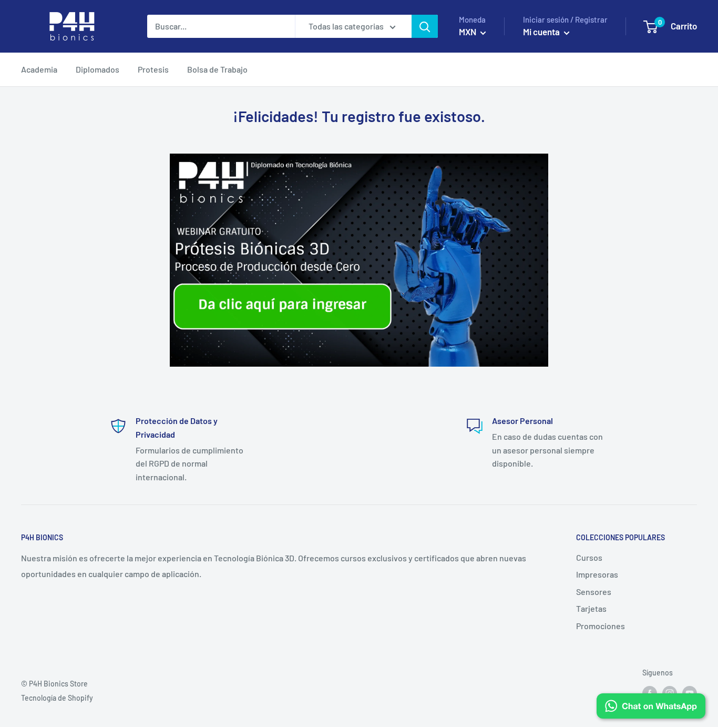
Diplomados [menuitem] (97, 69)
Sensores (593, 592)
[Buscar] (425, 26)
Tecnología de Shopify (57, 697)
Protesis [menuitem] (153, 69)
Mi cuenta (542, 31)
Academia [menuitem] (39, 69)
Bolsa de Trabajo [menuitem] (217, 69)
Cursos (589, 557)
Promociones (600, 626)
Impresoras (597, 574)
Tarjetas (591, 608)
